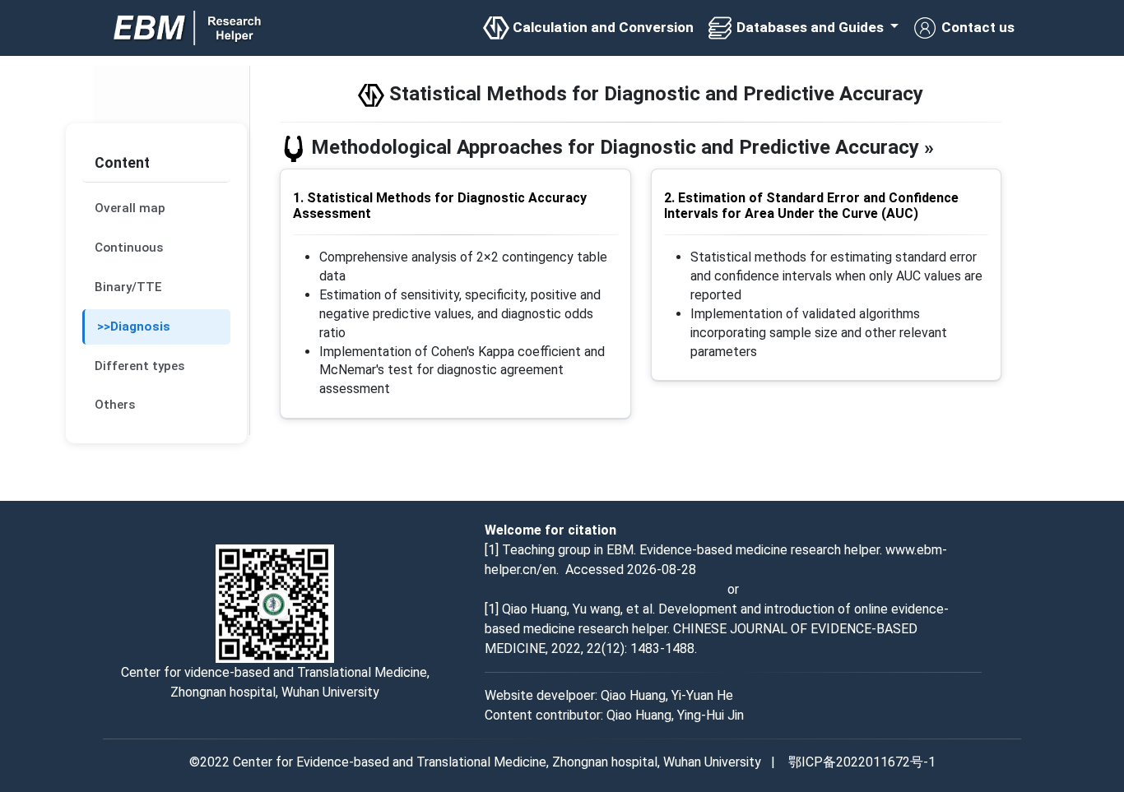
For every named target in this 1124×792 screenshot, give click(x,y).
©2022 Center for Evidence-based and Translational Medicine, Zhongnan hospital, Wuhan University (476, 762)
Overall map (130, 208)
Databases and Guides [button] (810, 27)
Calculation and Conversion (601, 27)
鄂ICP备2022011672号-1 (862, 762)
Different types (144, 366)
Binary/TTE (128, 287)
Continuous (129, 247)
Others (123, 404)
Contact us (976, 27)
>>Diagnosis (133, 326)
